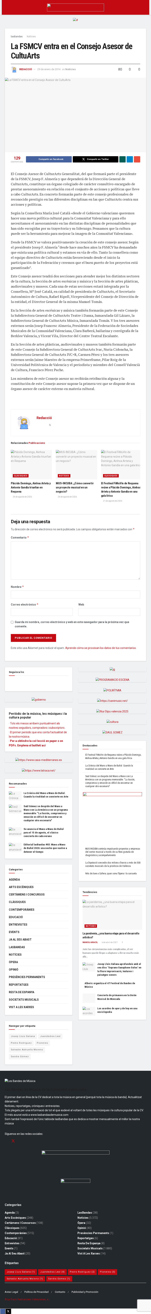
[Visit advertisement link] (75, 23)
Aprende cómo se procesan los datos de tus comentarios (100, 648)
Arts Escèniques (21, 887)
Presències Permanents (27, 977)
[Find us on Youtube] (27, 1141)
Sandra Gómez (20, 1056)
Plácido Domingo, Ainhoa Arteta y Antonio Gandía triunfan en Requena (31, 487)
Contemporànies (21, 909)
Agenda (14, 879)
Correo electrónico (25, 604)
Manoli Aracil (90, 942)
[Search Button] (144, 7)
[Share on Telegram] (130, 159)
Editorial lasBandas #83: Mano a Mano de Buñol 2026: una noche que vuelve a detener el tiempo (45, 848)
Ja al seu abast (20, 939)
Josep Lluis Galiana (23, 1036)
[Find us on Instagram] (20, 1141)
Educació (16, 917)
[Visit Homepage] (75, 7)
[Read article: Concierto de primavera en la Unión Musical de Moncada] (89, 998)
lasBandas (17, 36)
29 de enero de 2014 (48, 69)
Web (81, 604)
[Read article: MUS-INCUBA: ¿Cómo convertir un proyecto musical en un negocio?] (76, 464)
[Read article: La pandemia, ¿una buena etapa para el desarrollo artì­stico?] (112, 915)
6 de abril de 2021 (109, 942)
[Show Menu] (6, 7)
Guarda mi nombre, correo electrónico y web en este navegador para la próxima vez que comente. (72, 624)
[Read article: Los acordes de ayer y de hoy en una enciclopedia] (89, 1011)
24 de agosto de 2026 (22, 497)
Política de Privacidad (36, 1291)
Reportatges (19, 984)
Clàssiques (20, 476)
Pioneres (42, 1043)
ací (44, 745)
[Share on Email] (137, 159)
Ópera (13, 962)
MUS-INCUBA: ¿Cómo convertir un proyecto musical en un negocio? (75, 487)
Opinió (13, 969)
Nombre (17, 587)
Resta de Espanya (21, 992)
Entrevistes (18, 924)
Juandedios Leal (50, 1036)
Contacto (60, 1291)
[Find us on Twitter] (13, 1141)
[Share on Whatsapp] (122, 159)
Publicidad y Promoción (85, 1291)
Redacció (25, 69)
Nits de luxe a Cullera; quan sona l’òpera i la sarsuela (111, 873)
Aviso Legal (11, 1291)
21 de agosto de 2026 (112, 501)
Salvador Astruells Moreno (27, 1049)
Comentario (20, 537)
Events (14, 932)
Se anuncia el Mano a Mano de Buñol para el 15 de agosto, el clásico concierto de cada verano (44, 833)
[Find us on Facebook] (10, 682)
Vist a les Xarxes (21, 1007)
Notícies (31, 36)
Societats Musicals (24, 999)
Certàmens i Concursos (27, 894)
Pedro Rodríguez (21, 1043)
